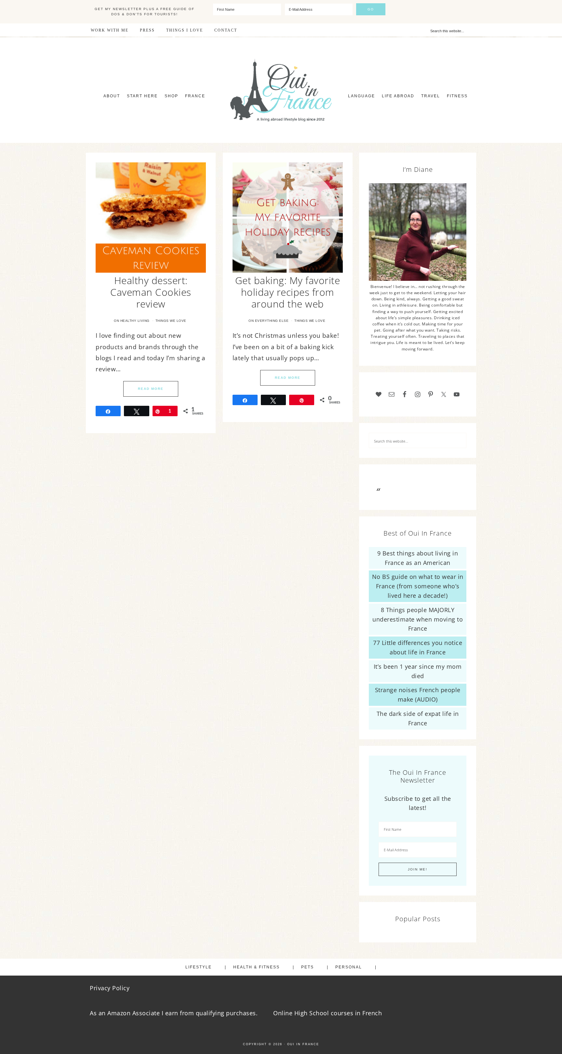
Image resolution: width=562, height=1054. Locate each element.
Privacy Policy (109, 988)
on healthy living (132, 320)
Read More (151, 388)
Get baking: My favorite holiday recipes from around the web (287, 292)
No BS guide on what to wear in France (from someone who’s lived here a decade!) (417, 586)
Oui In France (281, 90)
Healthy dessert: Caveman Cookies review (150, 292)
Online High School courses (313, 1013)
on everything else (268, 320)
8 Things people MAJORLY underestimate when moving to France (417, 619)
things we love (170, 320)
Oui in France (303, 1044)
